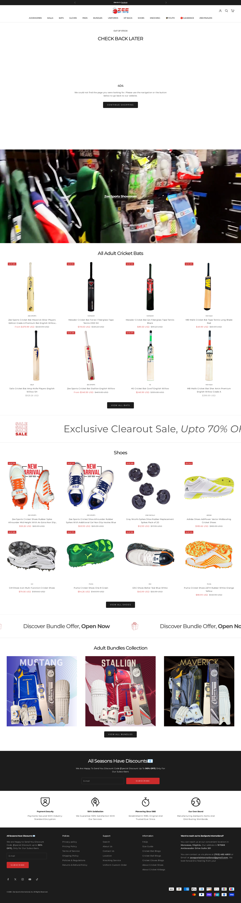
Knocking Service (112, 860)
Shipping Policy (70, 856)
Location (107, 856)
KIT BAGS (128, 18)
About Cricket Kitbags (153, 869)
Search (106, 842)
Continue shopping (120, 105)
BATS (61, 18)
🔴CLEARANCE (187, 18)
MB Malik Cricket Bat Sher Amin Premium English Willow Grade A (209, 390)
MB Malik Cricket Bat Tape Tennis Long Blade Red (209, 321)
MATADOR (91, 316)
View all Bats (120, 405)
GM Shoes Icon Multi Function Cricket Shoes (32, 588)
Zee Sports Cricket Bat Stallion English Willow (91, 388)
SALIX (32, 385)
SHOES (141, 18)
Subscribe (143, 781)
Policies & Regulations (73, 860)
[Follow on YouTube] (29, 879)
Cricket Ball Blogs (151, 856)
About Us (107, 846)
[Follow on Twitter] (15, 879)
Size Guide (147, 846)
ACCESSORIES (35, 18)
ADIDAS (209, 515)
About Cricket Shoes (152, 865)
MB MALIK (209, 316)
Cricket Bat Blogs (151, 851)
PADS (85, 18)
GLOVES (73, 18)
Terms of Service (70, 851)
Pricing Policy (69, 846)
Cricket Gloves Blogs (153, 860)
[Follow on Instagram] (22, 879)
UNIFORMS (113, 18)
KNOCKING (155, 18)
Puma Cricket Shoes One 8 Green (91, 588)
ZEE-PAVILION (205, 18)
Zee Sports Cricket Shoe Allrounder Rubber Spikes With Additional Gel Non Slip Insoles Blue (91, 521)
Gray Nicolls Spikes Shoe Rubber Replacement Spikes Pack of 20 (150, 521)
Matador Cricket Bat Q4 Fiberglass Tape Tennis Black (150, 321)
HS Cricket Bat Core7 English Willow (150, 388)
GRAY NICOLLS (150, 515)
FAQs (145, 842)
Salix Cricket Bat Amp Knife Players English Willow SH (31, 390)
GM (32, 584)
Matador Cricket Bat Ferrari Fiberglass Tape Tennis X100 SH (91, 321)
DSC (150, 584)
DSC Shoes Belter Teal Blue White (150, 588)
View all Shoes (120, 604)
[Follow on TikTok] (37, 879)
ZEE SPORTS (32, 316)
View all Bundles (120, 734)
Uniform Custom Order (115, 865)
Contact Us (108, 851)
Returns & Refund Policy (74, 865)
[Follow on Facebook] (8, 879)
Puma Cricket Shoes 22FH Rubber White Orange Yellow (209, 589)
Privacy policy (69, 842)
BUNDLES (97, 18)
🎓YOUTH (170, 18)
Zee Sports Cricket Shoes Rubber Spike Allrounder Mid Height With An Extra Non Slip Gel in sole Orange (32, 521)
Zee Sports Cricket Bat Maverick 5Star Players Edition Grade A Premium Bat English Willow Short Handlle (32, 322)
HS (150, 385)
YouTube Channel (121, 2)
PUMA (91, 584)
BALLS (50, 18)
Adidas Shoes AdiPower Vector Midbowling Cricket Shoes (209, 521)
